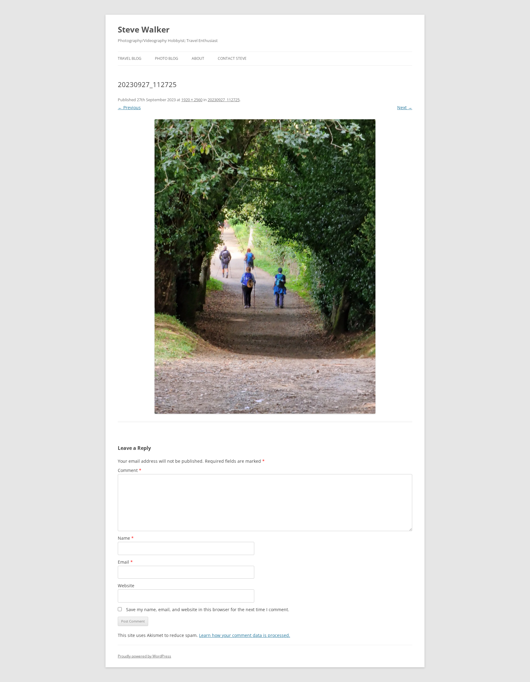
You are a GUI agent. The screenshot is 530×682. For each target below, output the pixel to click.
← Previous (129, 107)
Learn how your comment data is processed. (244, 635)
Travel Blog (129, 58)
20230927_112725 (224, 99)
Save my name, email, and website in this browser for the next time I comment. (207, 609)
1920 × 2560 (191, 99)
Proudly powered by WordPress (144, 656)
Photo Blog (166, 58)
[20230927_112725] (265, 266)
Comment (129, 470)
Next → (404, 107)
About (198, 58)
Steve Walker (144, 29)
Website (126, 585)
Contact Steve (232, 58)
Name (126, 538)
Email (125, 562)
